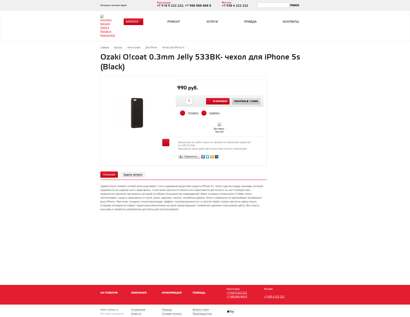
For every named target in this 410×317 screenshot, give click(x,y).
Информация (172, 293)
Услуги (212, 22)
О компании (138, 309)
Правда (250, 22)
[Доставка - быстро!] (219, 123)
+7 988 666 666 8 (237, 296)
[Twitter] (207, 156)
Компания (139, 293)
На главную (109, 293)
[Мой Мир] (216, 156)
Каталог (132, 22)
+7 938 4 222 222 (274, 296)
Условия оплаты (172, 313)
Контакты (291, 22)
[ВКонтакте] (203, 156)
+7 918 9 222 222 (237, 292)
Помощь (199, 293)
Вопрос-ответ (201, 309)
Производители (202, 313)
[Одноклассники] (212, 156)
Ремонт (173, 22)
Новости (136, 313)
